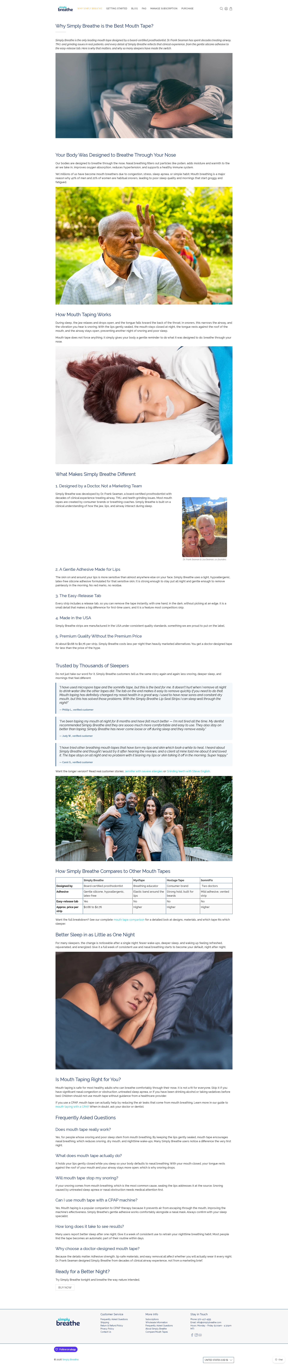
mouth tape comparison (129, 919)
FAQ (144, 8)
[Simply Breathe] (65, 9)
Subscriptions (152, 1319)
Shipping (104, 1322)
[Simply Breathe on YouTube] (200, 1336)
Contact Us (105, 1332)
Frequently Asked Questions (114, 1319)
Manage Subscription (163, 8)
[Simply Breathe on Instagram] (196, 1336)
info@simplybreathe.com (209, 1322)
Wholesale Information (157, 1322)
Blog (134, 8)
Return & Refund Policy (111, 1325)
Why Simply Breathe (89, 8)
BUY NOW (65, 1287)
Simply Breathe (70, 1359)
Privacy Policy (107, 1329)
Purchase (188, 8)
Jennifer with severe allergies (144, 771)
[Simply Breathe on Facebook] (192, 1336)
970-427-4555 (204, 1319)
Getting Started (116, 8)
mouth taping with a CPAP (72, 1106)
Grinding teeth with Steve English (188, 771)
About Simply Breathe (156, 1329)
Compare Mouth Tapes (157, 1332)
